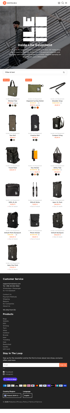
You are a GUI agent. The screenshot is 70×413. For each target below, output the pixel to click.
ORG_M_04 (13, 202)
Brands (5, 335)
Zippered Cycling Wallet (35, 101)
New (4, 337)
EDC (4, 323)
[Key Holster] (35, 155)
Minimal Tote (12, 101)
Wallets (6, 321)
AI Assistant (10, 290)
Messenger (17, 288)
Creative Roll (35, 135)
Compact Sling (57, 135)
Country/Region (9, 391)
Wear (5, 330)
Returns (6, 301)
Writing (6, 326)
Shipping (6, 299)
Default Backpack (57, 232)
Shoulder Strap (57, 101)
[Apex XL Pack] (57, 189)
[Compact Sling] (57, 123)
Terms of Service (35, 402)
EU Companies (8, 304)
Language (26, 391)
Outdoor (6, 333)
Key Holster (35, 168)
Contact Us (7, 294)
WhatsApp (7, 288)
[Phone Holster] (35, 220)
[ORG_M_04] (12, 189)
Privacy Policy (22, 402)
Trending (6, 340)
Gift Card (6, 349)
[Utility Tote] (57, 155)
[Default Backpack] (57, 220)
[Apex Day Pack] (12, 252)
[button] (59, 3)
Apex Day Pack (12, 265)
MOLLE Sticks (35, 202)
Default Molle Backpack (12, 232)
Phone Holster (35, 232)
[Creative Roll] (35, 123)
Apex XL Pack (57, 202)
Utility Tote (57, 168)
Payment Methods (10, 297)
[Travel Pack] (12, 155)
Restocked (7, 344)
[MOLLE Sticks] (35, 189)
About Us (6, 306)
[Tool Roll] (12, 123)
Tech (4, 328)
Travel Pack (13, 168)
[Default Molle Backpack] (12, 220)
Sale (4, 342)
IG (4, 290)
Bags (5, 319)
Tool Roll (12, 135)
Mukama (12, 402)
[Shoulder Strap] (57, 88)
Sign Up (63, 365)
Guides (5, 347)
